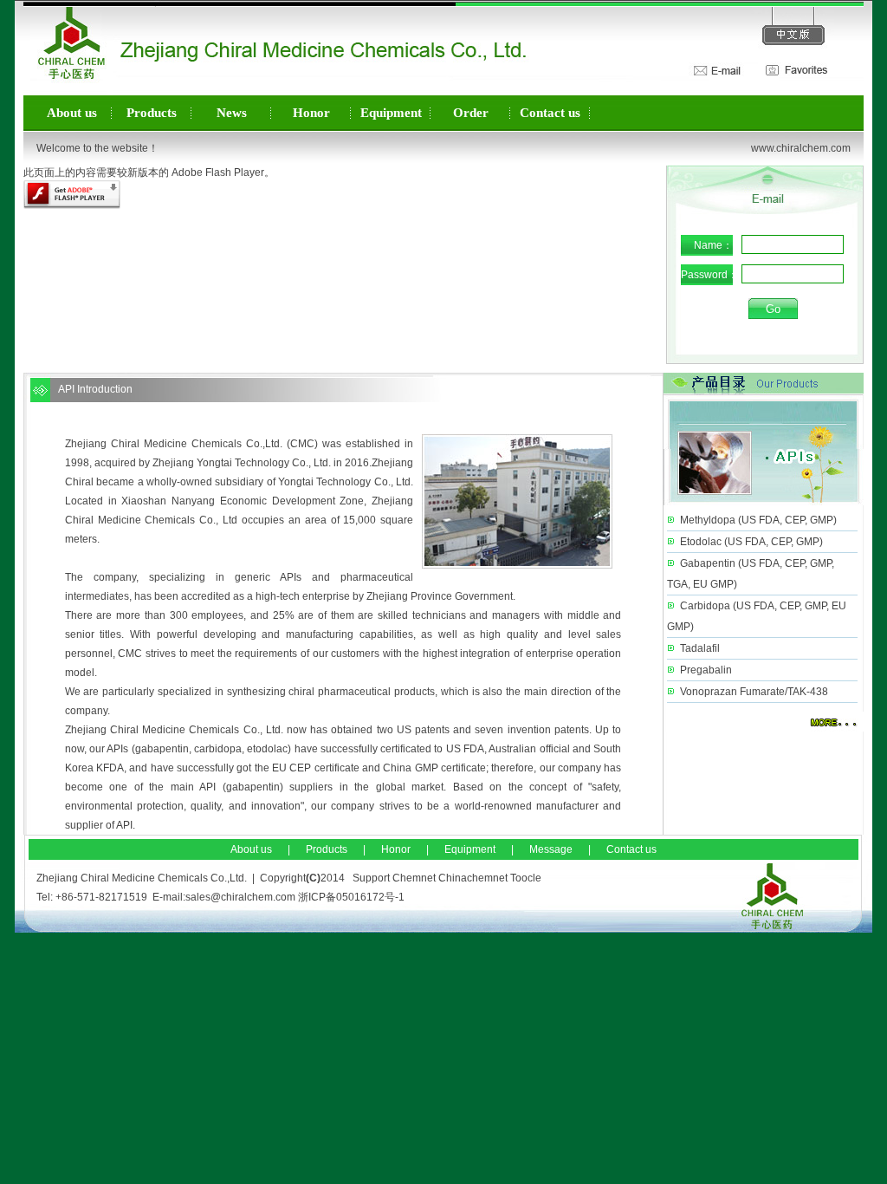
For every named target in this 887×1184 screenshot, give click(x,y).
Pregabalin (706, 670)
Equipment (391, 113)
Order (471, 113)
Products (151, 113)
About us (72, 113)
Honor (311, 113)
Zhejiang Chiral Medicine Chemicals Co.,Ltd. (173, 444)
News (232, 113)
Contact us (550, 113)
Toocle (525, 878)
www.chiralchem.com (801, 148)
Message (551, 849)
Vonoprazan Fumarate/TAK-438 (754, 692)
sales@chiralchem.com (240, 897)
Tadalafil (700, 648)
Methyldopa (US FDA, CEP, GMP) (758, 520)
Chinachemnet (473, 878)
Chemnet (414, 878)
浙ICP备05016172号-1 (351, 897)
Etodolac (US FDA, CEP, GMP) (751, 542)
